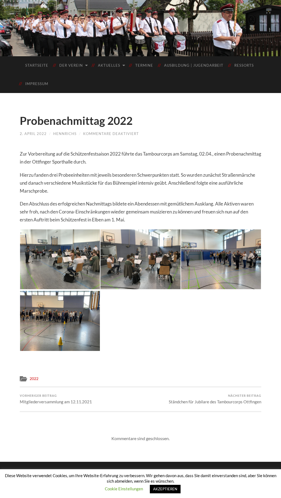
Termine (144, 65)
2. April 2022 (33, 133)
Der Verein (71, 65)
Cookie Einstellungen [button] (124, 488)
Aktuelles (109, 65)
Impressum (36, 83)
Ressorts (244, 65)
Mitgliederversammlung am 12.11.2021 (56, 399)
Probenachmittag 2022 (76, 120)
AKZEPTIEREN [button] (165, 489)
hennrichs (65, 133)
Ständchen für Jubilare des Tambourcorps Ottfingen (215, 399)
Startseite (36, 65)
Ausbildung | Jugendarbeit (193, 65)
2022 (34, 378)
